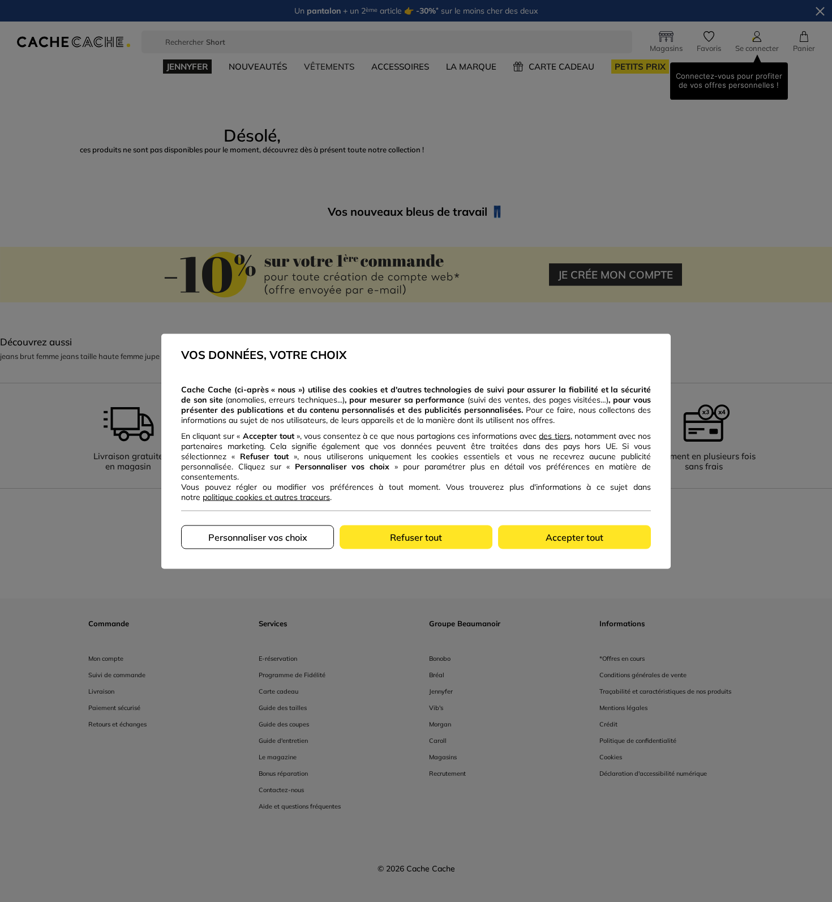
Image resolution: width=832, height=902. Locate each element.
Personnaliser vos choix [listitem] (257, 536)
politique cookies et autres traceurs (266, 496)
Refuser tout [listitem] (416, 536)
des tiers (554, 435)
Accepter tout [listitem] (574, 536)
